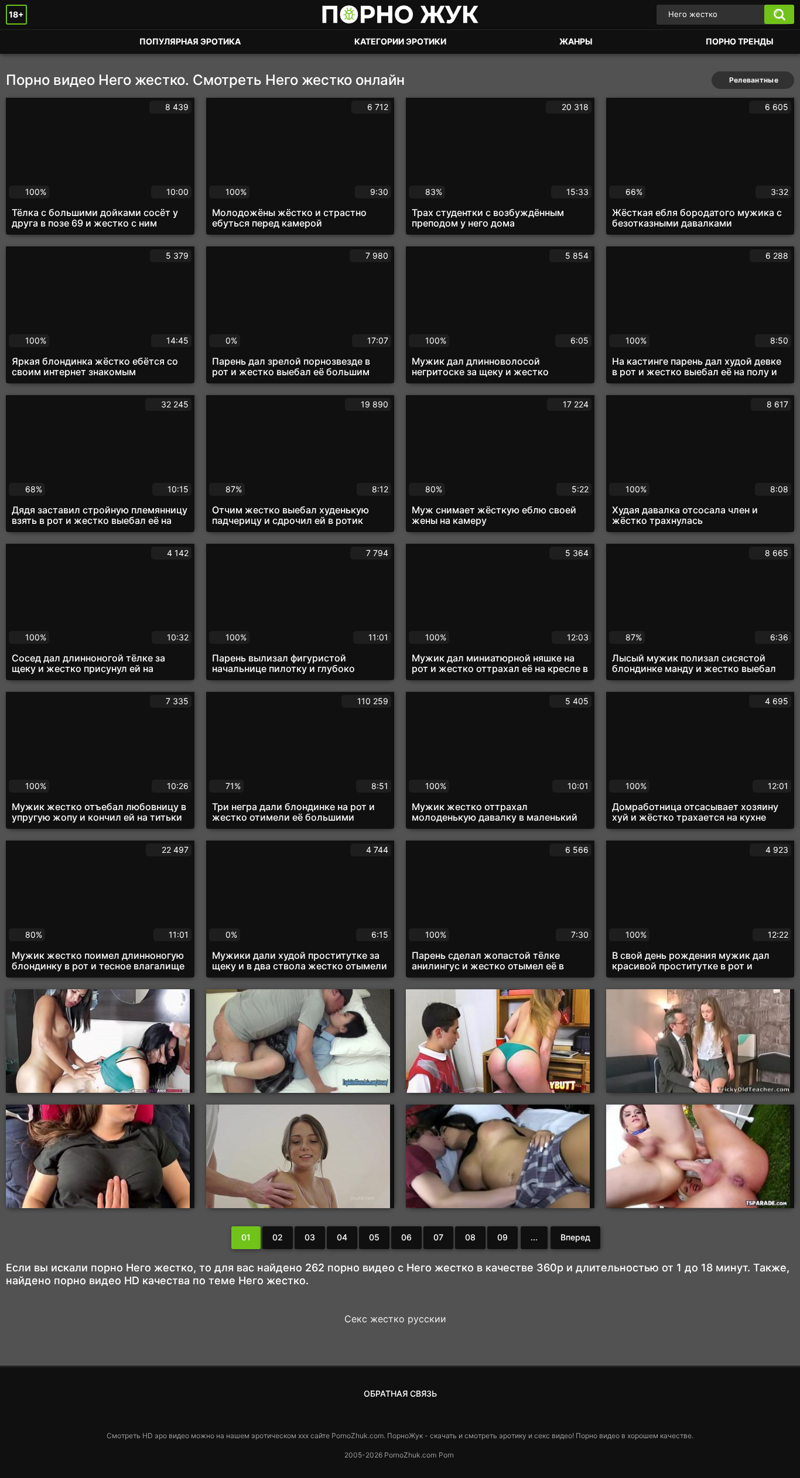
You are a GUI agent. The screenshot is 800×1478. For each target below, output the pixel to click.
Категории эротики (400, 41)
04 (342, 1237)
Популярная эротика (190, 41)
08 (470, 1237)
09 (502, 1237)
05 (374, 1237)
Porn (446, 1454)
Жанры (576, 41)
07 (438, 1237)
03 (310, 1237)
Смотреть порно (26, 42)
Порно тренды (740, 41)
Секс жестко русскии (395, 1319)
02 (277, 1237)
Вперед (575, 1237)
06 (406, 1237)
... (534, 1237)
